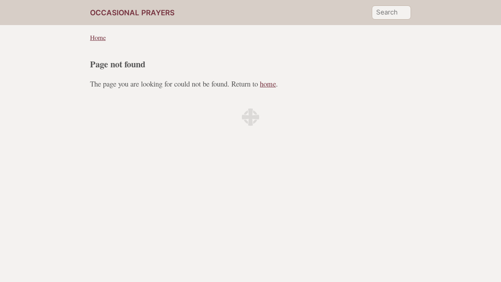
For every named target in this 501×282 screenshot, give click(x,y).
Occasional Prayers (132, 12)
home (268, 84)
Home (98, 37)
